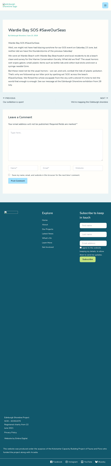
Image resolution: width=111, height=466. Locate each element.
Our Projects (47, 229)
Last (81, 239)
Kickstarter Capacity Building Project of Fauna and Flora (77, 448)
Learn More (47, 242)
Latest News (47, 233)
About (45, 224)
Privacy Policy (10, 432)
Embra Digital (21, 438)
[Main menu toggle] (105, 5)
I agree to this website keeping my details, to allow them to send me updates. (92, 251)
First (81, 230)
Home (45, 220)
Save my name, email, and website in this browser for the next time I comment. (46, 175)
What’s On (47, 238)
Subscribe (87, 259)
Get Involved (48, 247)
